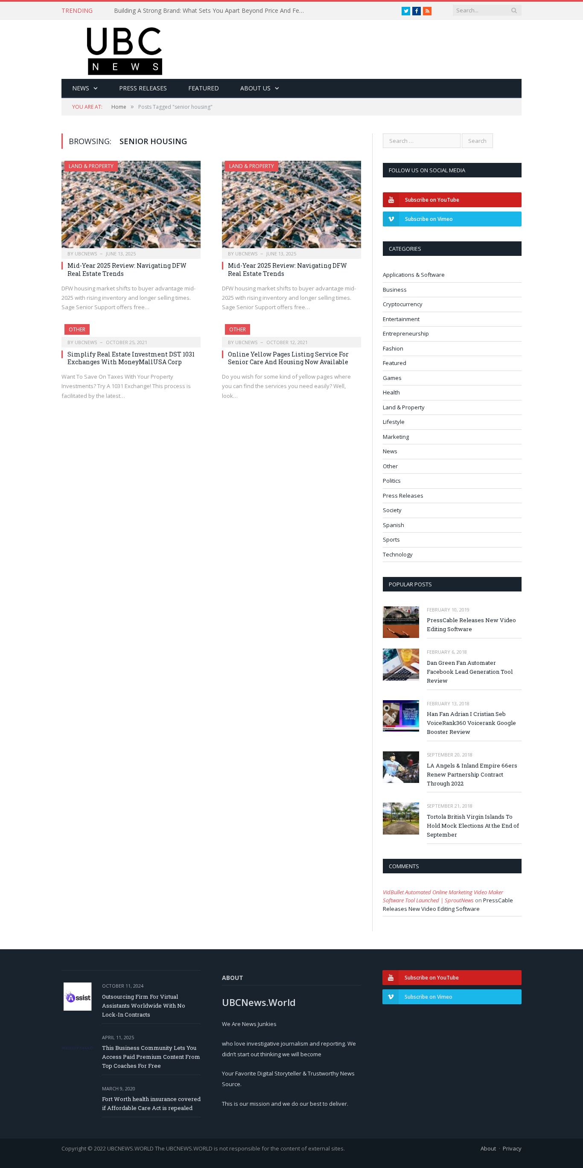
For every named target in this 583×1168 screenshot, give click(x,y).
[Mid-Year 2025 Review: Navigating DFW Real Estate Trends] (131, 207)
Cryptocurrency (403, 304)
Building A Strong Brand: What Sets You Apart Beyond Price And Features (212, 10)
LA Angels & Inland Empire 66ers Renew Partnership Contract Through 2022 (472, 774)
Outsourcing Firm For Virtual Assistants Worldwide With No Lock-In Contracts (143, 1005)
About (488, 1148)
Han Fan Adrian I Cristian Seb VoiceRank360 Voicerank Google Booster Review (471, 723)
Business (395, 289)
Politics (392, 480)
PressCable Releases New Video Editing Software (471, 624)
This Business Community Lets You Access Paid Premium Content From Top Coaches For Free (151, 1056)
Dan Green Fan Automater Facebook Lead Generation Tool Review (470, 671)
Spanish (393, 525)
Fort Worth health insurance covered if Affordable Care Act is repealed (151, 1103)
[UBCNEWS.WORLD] (125, 48)
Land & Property (91, 166)
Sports (391, 539)
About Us (255, 88)
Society (392, 510)
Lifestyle (394, 422)
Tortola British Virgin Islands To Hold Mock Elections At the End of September (473, 825)
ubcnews (86, 253)
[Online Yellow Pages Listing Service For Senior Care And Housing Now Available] (291, 333)
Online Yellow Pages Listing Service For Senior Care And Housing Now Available (288, 358)
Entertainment (401, 319)
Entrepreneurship (406, 333)
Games (392, 378)
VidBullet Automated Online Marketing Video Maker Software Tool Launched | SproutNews (443, 896)
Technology (398, 554)
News (80, 88)
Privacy (512, 1148)
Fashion (393, 348)
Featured (203, 88)
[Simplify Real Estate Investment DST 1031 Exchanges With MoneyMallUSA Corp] (131, 333)
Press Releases (143, 88)
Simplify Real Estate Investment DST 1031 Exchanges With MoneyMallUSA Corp (131, 358)
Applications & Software (414, 274)
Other (77, 329)
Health (391, 392)
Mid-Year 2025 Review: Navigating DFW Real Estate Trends (127, 269)
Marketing (396, 437)
